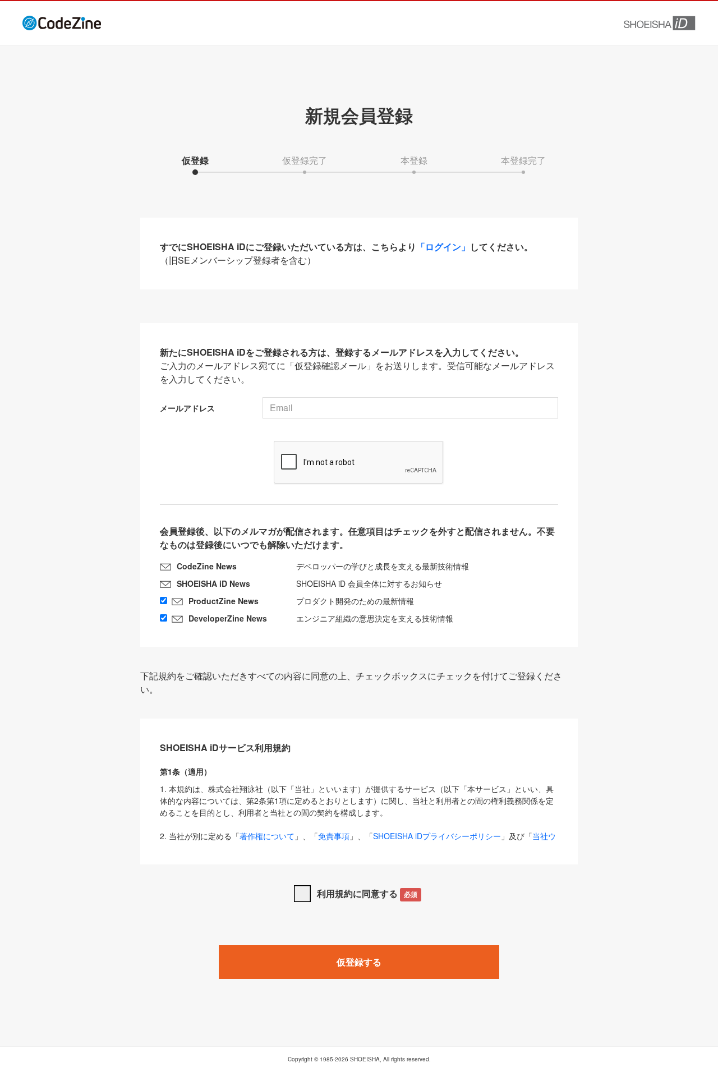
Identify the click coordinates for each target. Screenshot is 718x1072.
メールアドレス (187, 407)
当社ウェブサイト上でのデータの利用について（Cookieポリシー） (358, 841)
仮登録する (359, 961)
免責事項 (333, 835)
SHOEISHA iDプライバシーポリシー (437, 835)
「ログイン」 (443, 246)
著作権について (267, 835)
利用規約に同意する (367, 893)
